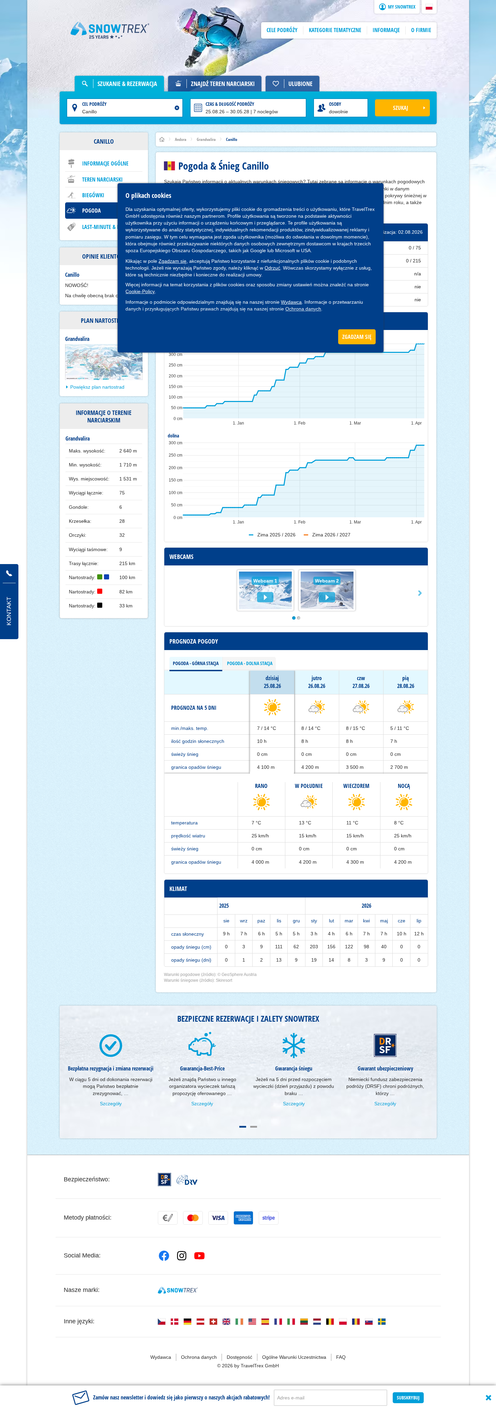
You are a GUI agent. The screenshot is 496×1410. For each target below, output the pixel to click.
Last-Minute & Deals (106, 227)
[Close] (488, 1397)
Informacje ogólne (105, 163)
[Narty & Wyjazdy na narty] (110, 30)
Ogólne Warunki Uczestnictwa (294, 1357)
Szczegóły (111, 1103)
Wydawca (291, 302)
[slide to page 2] (253, 1126)
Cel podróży (94, 104)
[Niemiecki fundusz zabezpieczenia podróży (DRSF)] (164, 1179)
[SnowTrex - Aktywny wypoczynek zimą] (178, 1290)
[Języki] (161, 1322)
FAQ (341, 1357)
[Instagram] (182, 1256)
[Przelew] (168, 1218)
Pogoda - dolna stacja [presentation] (249, 663)
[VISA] (218, 1218)
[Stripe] (269, 1218)
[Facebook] (164, 1256)
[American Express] (243, 1218)
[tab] (195, 663)
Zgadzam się (172, 261)
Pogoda (91, 210)
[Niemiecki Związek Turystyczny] (187, 1180)
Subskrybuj (408, 1397)
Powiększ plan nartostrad (97, 387)
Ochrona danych (303, 309)
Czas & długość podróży (230, 104)
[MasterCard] (193, 1218)
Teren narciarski (102, 179)
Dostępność (239, 1357)
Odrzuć (272, 268)
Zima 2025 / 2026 (276, 534)
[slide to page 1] (242, 1126)
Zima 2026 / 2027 (331, 534)
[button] (429, 7)
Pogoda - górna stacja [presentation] (196, 663)
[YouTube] (199, 1256)
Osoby (335, 104)
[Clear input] (177, 108)
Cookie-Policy (140, 291)
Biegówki (93, 195)
